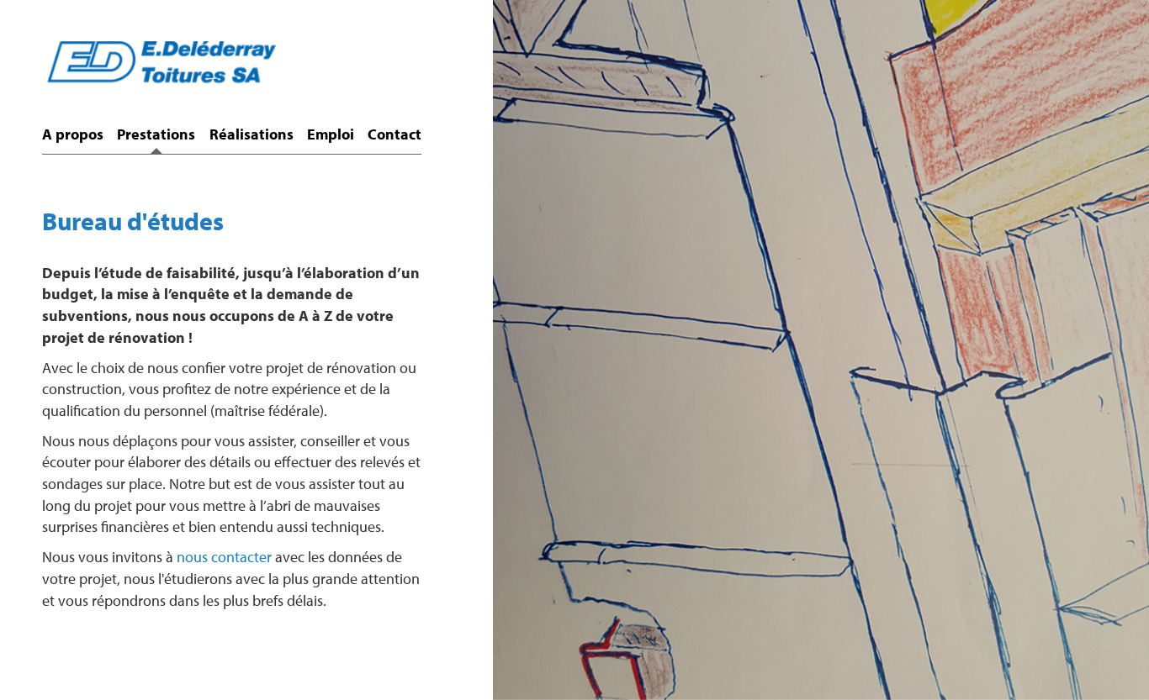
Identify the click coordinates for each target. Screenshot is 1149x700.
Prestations (156, 134)
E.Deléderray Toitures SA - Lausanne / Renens (159, 74)
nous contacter (224, 556)
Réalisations (251, 134)
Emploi (330, 134)
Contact (394, 134)
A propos (72, 134)
